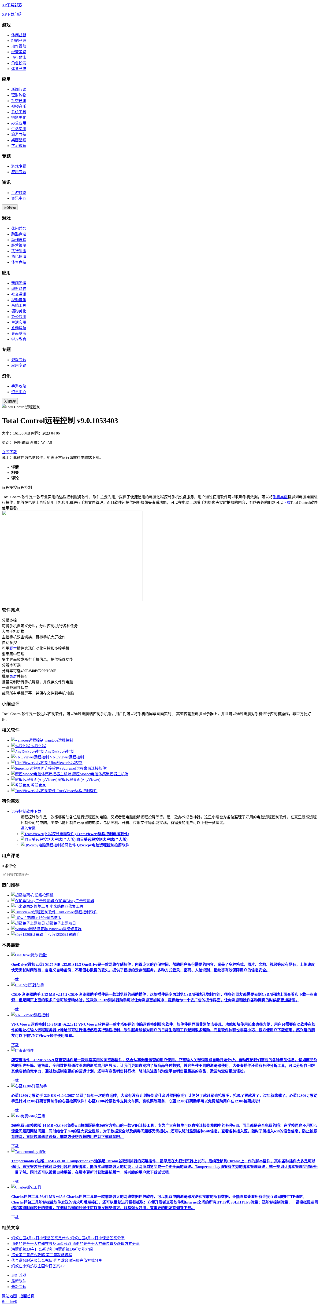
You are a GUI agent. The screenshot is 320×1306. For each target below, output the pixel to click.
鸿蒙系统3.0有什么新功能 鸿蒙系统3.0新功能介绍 (52, 1249)
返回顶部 (9, 1302)
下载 (286, 503)
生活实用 (18, 129)
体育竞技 (18, 69)
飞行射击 (18, 57)
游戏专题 (18, 166)
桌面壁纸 (18, 140)
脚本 (13, 648)
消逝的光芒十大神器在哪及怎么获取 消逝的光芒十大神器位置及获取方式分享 (75, 1244)
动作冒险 (18, 46)
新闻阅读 (18, 89)
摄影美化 (18, 118)
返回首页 (26, 1296)
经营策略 (18, 52)
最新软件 (18, 1281)
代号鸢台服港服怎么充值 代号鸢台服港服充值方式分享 (56, 1260)
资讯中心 (18, 198)
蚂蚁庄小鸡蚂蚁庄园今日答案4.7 (38, 1266)
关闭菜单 (10, 207)
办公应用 (18, 123)
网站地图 (9, 1296)
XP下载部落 (12, 5)
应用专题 (18, 172)
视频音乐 (18, 106)
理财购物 (18, 95)
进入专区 (28, 828)
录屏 (13, 676)
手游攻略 (18, 193)
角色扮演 (18, 63)
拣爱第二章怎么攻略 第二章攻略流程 (41, 1255)
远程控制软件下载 (26, 811)
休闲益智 (18, 35)
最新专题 (18, 1287)
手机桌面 (280, 497)
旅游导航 (18, 134)
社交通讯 (18, 101)
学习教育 (18, 146)
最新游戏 (18, 1275)
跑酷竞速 (18, 41)
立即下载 (9, 452)
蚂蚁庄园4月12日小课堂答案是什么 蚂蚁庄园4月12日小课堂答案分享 (68, 1238)
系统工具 (18, 112)
